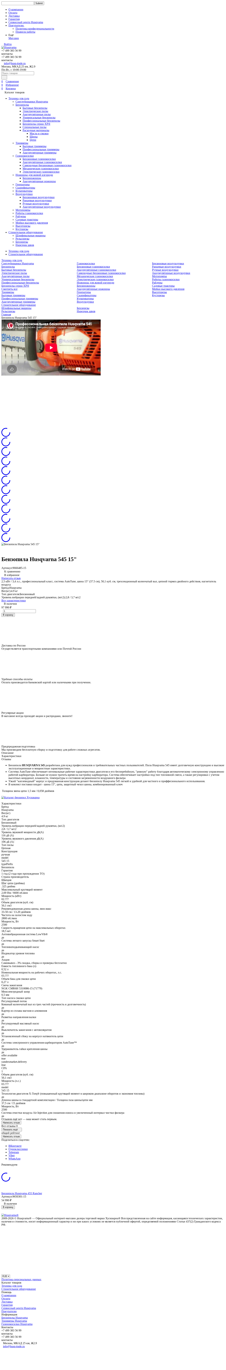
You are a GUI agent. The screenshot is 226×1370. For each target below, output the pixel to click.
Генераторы (23, 184)
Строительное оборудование (25, 232)
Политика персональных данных (21, 1279)
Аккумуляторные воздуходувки (42, 206)
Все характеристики (13, 600)
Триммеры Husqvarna (14, 1320)
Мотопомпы (23, 209)
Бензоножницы (32, 178)
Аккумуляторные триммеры (39, 152)
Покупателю (9, 1311)
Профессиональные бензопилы (41, 120)
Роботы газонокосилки (29, 213)
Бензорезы (22, 241)
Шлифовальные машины (31, 235)
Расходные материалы (36, 130)
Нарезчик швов (25, 245)
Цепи (33, 139)
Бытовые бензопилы (35, 107)
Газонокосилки (25, 155)
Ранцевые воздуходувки (37, 200)
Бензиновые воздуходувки (39, 197)
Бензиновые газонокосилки (39, 158)
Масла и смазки (39, 133)
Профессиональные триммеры (41, 149)
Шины (34, 136)
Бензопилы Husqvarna (14, 1317)
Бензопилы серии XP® (36, 123)
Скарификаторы (25, 187)
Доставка (14, 15)
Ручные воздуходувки (36, 203)
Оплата (12, 12)
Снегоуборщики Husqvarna (32, 101)
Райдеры (21, 216)
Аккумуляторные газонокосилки (42, 162)
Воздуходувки (24, 194)
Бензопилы (22, 104)
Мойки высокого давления (32, 222)
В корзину (8, 615)
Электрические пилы (35, 111)
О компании (15, 9)
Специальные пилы (34, 127)
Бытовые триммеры (34, 146)
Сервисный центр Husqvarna (25, 22)
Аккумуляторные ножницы (39, 181)
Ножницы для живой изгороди (34, 174)
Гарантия (14, 19)
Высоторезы (23, 225)
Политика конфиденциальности (35, 28)
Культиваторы (24, 190)
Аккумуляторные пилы (37, 114)
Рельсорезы (22, 238)
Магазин (13, 38)
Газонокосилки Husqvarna (16, 1324)
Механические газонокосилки (41, 168)
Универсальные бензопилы (39, 117)
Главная (6, 314)
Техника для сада (18, 98)
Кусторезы (22, 229)
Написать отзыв (11, 578)
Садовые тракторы (27, 219)
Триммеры (22, 143)
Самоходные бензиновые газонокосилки (47, 165)
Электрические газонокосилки (41, 171)
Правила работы (25, 31)
